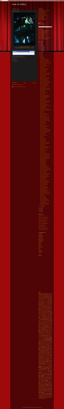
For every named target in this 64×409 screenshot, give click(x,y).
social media (43, 377)
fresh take (41, 329)
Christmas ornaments (44, 309)
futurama (50, 329)
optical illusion (40, 359)
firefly (44, 328)
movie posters (48, 355)
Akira (42, 295)
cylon (41, 317)
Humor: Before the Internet (43, 80)
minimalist (46, 353)
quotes (39, 369)
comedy (47, 311)
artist (49, 299)
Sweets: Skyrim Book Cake (43, 183)
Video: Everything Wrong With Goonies (45, 169)
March (41, 57)
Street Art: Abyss (42, 67)
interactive (42, 342)
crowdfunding (44, 316)
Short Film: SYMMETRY (43, 177)
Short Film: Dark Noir (43, 145)
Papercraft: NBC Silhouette (42, 226)
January (41, 206)
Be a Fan (31, 51)
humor (47, 338)
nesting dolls (48, 357)
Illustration (46, 339)
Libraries (40, 244)
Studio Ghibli (46, 383)
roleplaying (40, 371)
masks (48, 350)
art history (49, 298)
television (40, 386)
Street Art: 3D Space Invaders (44, 68)
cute (51, 316)
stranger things (44, 382)
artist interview (40, 300)
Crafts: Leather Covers (43, 66)
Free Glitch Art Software (42, 33)
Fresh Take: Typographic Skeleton (43, 228)
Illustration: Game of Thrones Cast (45, 114)
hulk (44, 338)
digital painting (43, 319)
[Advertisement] (42, 277)
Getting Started (41, 241)
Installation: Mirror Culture (43, 104)
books (39, 304)
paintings (48, 360)
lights (42, 347)
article (46, 299)
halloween (43, 335)
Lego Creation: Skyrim (42, 215)
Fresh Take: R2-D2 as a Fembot (44, 200)
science (49, 373)
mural (51, 356)
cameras (47, 305)
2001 (39, 293)
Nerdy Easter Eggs (41, 16)
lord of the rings (44, 348)
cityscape (40, 310)
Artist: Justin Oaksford (43, 197)
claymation (44, 310)
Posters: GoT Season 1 (43, 72)
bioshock (41, 303)
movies (40, 356)
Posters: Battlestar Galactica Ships (45, 190)
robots (49, 370)
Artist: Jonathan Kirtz (43, 152)
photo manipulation (47, 362)
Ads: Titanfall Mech (42, 90)
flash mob (48, 328)
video (40, 392)
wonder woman (47, 396)
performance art (41, 362)
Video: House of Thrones (43, 122)
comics (48, 312)
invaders (47, 343)
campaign (50, 305)
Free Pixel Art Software (42, 34)
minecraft (50, 352)
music (41, 357)
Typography (40, 250)
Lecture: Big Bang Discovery (44, 128)
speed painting (48, 378)
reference (50, 369)
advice (39, 295)
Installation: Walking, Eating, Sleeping (45, 105)
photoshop (45, 363)
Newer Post (14, 82)
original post (49, 359)
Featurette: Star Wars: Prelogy (44, 59)
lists (40, 348)
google (51, 332)
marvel (40, 350)
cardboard (40, 306)
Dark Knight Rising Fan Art (42, 13)
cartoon (50, 306)
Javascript (40, 243)
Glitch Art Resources (41, 36)
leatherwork (43, 345)
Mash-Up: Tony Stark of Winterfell (44, 153)
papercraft (40, 361)
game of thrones (49, 330)
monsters (42, 354)
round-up (50, 371)
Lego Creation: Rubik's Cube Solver (45, 146)
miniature (41, 353)
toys (49, 388)
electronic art (48, 324)
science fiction (41, 374)
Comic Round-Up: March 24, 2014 (44, 158)
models (39, 354)
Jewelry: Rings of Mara (43, 98)
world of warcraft (45, 397)
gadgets (40, 330)
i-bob (35, 407)
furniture (46, 329)
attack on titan (40, 301)
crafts (43, 315)
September (41, 50)
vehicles (49, 391)
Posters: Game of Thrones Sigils (44, 74)
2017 (40, 42)
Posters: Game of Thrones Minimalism (45, 73)
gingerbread (40, 332)
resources (40, 370)
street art (50, 382)
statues (39, 381)
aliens (45, 295)
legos (44, 346)
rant (46, 369)
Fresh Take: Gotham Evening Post (43, 217)
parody (45, 361)
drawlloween (40, 323)
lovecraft (50, 348)
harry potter (42, 336)
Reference (40, 246)
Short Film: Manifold (43, 91)
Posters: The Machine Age (43, 191)
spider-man (40, 379)
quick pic (46, 368)
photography (40, 363)
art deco (45, 298)
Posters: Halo (42, 136)
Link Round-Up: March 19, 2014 (44, 204)
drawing (49, 322)
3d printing (42, 293)
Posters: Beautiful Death (43, 159)
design (43, 318)
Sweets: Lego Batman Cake (44, 181)
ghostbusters (48, 331)
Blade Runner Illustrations (42, 12)
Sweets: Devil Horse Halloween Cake (45, 182)
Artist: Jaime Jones (42, 151)
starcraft (49, 380)
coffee (50, 310)
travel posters (45, 389)
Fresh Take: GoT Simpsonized (44, 199)
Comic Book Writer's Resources (43, 31)
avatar (49, 301)
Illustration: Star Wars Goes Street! (45, 192)
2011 (40, 210)
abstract (50, 293)
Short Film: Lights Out (43, 127)
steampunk (43, 381)
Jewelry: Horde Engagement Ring (44, 96)
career (47, 306)
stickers (48, 381)
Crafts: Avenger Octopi (43, 189)
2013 (40, 208)
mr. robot (44, 356)
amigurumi (49, 295)
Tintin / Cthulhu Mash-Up (42, 18)
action (39, 294)
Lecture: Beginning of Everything (44, 176)
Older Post (35, 82)
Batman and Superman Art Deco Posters (44, 10)
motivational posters (42, 355)
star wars (42, 380)
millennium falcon (44, 352)
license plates (48, 346)
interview (43, 343)
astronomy (49, 300)
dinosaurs (49, 319)
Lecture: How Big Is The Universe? (45, 88)
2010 (40, 211)
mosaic (51, 354)
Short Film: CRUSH (42, 134)
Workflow (40, 252)
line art (46, 347)
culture (48, 316)
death (40, 318)
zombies (42, 398)
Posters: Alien (42, 111)
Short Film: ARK (42, 144)
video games (46, 393)
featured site (40, 327)
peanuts (50, 361)
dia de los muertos (47, 318)
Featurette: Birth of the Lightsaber (44, 60)
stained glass (45, 379)
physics (49, 363)
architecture (41, 298)
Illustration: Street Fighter (43, 113)
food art (51, 328)
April (41, 56)
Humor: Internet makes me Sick (44, 119)
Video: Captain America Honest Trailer (45, 89)
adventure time (47, 294)
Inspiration (40, 242)
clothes (47, 310)
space (51, 377)
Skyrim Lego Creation (41, 17)
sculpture (46, 374)
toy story (47, 388)
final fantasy (41, 328)
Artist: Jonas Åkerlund (43, 75)
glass (44, 332)
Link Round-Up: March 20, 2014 (44, 174)
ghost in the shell (42, 331)
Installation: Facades (43, 103)
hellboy (51, 336)
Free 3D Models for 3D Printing (43, 32)
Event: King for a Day (43, 138)
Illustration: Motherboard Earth (43, 220)
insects (39, 341)
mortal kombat (47, 354)
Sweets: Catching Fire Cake (44, 184)
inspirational (44, 341)
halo (48, 335)
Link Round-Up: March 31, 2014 (44, 83)
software (47, 377)
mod (50, 353)
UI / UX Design (41, 251)
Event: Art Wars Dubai (43, 106)
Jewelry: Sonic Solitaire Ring (44, 97)
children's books (44, 308)
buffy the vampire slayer (45, 304)
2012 (40, 209)
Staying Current (41, 247)
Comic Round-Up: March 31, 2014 (44, 82)
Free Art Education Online (42, 35)
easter (39, 324)
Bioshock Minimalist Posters (42, 11)
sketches (40, 376)
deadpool (51, 317)
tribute (50, 389)
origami (45, 359)
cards (43, 306)
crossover (40, 316)
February (41, 205)
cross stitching (48, 315)
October (41, 49)
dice (39, 319)
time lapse (42, 388)
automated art (45, 301)
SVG (39, 248)
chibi (39, 308)
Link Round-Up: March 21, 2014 (44, 167)
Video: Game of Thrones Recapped (45, 120)
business (50, 304)
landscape (40, 345)
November (41, 48)
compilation (46, 313)
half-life (40, 335)
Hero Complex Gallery (28, 47)
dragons (40, 322)
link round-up (50, 347)
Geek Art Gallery (19, 4)
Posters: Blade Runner (43, 160)
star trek (50, 379)
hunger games (40, 339)
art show (44, 299)
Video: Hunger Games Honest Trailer (45, 168)
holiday (44, 337)
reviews (46, 370)
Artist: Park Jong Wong (43, 198)
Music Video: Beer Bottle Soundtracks (45, 130)
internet (40, 343)
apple (47, 297)
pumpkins (40, 368)
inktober (49, 340)
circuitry (50, 309)
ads (42, 294)
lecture (47, 345)
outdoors (40, 360)
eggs (43, 324)
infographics (44, 340)
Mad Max (41, 349)
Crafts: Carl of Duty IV (43, 99)
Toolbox (40, 249)
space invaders (42, 378)
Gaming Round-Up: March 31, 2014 (45, 81)
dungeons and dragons (47, 323)
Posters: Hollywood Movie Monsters (45, 173)
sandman (40, 373)
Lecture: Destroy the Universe (44, 175)
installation (50, 341)
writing (49, 397)
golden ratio (47, 332)
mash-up (44, 350)
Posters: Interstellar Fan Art (44, 166)
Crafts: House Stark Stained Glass (44, 65)
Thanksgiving (40, 387)
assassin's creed (45, 300)
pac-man (44, 360)
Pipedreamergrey (41, 23)
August (41, 51)
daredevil (44, 317)
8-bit (46, 293)
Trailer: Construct (42, 58)
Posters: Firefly (42, 137)
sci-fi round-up (44, 373)
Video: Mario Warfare (43, 121)
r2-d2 (43, 369)
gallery (43, 330)
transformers (40, 389)
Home (24, 82)
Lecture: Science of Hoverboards (44, 142)
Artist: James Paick (42, 76)
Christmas (50, 308)
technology (48, 385)
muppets (48, 356)
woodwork (40, 397)
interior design (48, 342)
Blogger (40, 407)
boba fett (49, 303)
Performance (40, 245)
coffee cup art (40, 311)
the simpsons (45, 387)
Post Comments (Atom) (19, 84)
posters (50, 365)
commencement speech (41, 313)
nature (45, 357)
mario (49, 349)
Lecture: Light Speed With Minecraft (45, 129)
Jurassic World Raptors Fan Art (43, 15)
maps (46, 349)
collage (43, 311)
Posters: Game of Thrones (43, 135)
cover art (40, 315)
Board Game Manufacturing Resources (44, 30)
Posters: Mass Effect (43, 107)
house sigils (40, 338)
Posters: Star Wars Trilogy (43, 150)
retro (43, 370)
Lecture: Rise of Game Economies (44, 143)
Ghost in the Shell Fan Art (42, 14)
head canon (47, 336)
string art (42, 383)
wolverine (41, 396)
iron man (50, 343)
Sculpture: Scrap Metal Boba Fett (43, 223)
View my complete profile (42, 24)
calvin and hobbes (41, 305)
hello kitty (41, 337)
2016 (40, 43)
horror (49, 337)
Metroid (40, 352)
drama (44, 322)
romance (44, 371)
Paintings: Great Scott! (43, 115)
